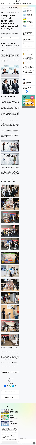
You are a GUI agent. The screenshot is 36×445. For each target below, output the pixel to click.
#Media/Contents (15, 33)
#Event (2, 34)
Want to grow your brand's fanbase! (27, 40)
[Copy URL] (15, 386)
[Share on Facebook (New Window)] (5, 386)
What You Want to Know (27, 29)
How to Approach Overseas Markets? (27, 43)
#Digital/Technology (8, 33)
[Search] (32, 3)
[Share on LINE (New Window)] (10, 386)
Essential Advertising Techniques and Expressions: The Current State (28, 33)
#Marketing (3, 33)
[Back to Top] (34, 443)
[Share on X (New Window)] (8, 386)
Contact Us (32, 441)
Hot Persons (25, 76)
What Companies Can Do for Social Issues (27, 47)
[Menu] (34, 3)
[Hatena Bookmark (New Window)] (13, 386)
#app (5, 34)
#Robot (7, 34)
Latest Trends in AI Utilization (27, 36)
